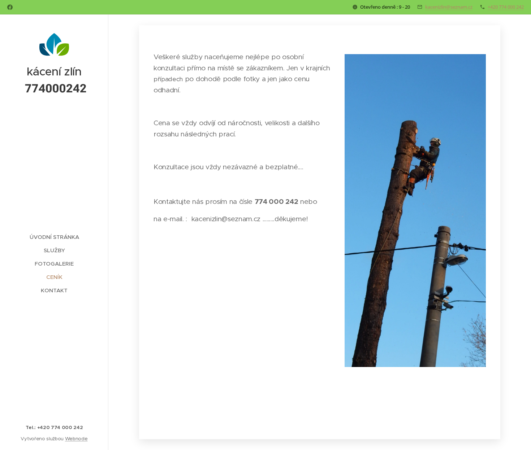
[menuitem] (54, 237)
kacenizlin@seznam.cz (448, 7)
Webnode (76, 439)
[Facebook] (9, 7)
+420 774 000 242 (506, 7)
